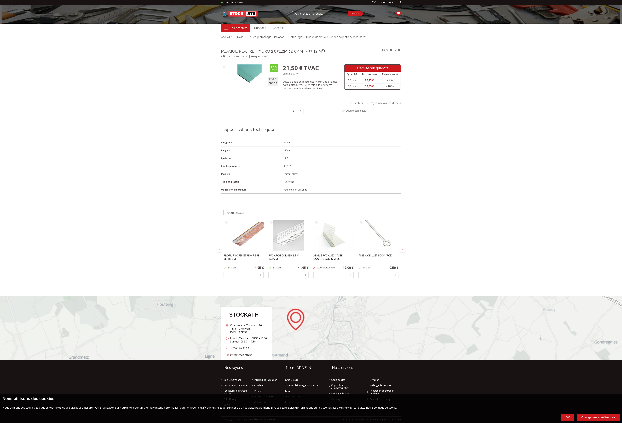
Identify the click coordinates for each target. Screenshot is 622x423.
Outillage (259, 385)
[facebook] (400, 2)
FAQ (374, 2)
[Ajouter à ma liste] (224, 67)
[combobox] (319, 13)
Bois (287, 391)
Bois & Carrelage (232, 379)
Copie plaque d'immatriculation (340, 386)
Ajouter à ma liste (356, 110)
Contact (382, 2)
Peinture (258, 391)
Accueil (225, 37)
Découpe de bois (340, 393)
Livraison (374, 379)
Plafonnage (295, 37)
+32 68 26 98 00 (239, 348)
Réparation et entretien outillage (382, 392)
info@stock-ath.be (241, 355)
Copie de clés (338, 379)
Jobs (390, 2)
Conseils (278, 27)
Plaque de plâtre (316, 37)
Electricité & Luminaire (235, 385)
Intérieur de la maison (265, 379)
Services (260, 27)
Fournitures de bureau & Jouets (235, 392)
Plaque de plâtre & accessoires (348, 37)
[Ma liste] (398, 14)
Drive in (239, 37)
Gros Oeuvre (291, 379)
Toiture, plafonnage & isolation (266, 37)
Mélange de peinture (380, 385)
